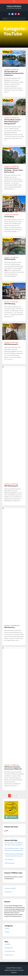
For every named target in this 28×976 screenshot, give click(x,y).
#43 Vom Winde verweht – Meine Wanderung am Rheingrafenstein (13, 121)
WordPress (14, 972)
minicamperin (14, 6)
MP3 (7, 830)
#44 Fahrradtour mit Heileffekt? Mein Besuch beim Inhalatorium (14, 73)
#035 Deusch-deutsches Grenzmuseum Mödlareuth (13, 768)
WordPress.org (9, 955)
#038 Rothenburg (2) (11, 344)
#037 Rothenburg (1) (11, 486)
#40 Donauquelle (9, 259)
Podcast (7, 928)
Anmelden (7, 944)
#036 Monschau (9, 627)
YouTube (7, 932)
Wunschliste (8, 892)
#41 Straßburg (9, 216)
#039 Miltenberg (9, 304)
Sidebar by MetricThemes (11, 970)
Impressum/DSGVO (10, 888)
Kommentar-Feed (10, 951)
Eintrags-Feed (9, 948)
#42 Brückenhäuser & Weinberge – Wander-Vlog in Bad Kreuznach (13, 170)
